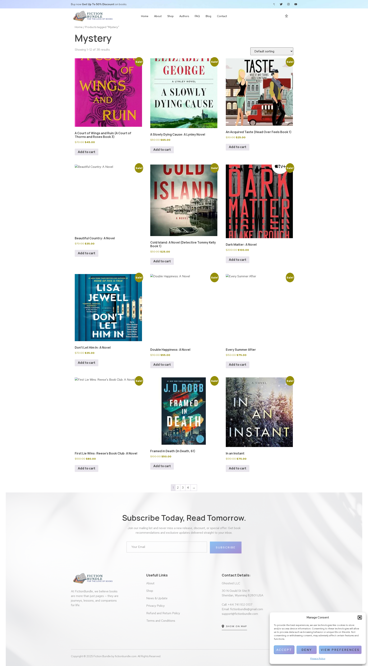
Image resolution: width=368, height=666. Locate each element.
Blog (208, 16)
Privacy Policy (317, 658)
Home (144, 16)
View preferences (340, 650)
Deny (306, 650)
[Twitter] (281, 4)
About (158, 16)
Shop (170, 16)
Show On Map (236, 626)
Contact (222, 16)
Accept (284, 650)
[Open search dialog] (295, 17)
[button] (360, 617)
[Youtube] (295, 4)
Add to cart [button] (86, 152)
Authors (184, 16)
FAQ (197, 16)
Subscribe (226, 547)
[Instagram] (288, 4)
